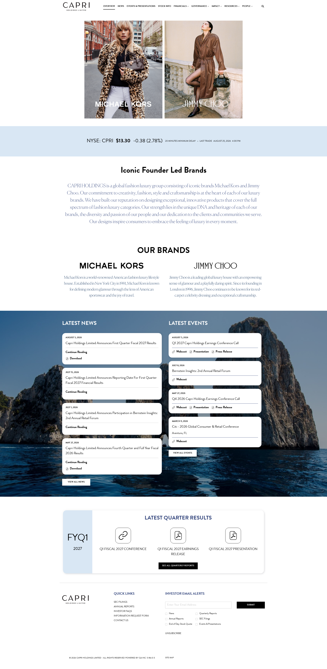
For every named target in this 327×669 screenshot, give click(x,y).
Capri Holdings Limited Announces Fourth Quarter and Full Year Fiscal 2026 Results (112, 451)
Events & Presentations (210, 624)
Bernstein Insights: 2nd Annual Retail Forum (201, 371)
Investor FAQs (128, 611)
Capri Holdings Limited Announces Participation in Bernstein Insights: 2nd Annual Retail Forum (112, 416)
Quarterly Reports (208, 613)
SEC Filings (126, 602)
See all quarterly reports (178, 566)
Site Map (169, 658)
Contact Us (126, 620)
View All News (76, 482)
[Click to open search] (262, 6)
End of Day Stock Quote (180, 624)
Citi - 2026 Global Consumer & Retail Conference (205, 427)
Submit (251, 605)
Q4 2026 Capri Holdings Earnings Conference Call (206, 399)
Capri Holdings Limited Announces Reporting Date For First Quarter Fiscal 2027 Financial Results (111, 380)
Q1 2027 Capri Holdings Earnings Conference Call (205, 343)
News (171, 613)
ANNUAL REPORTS (129, 606)
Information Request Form (136, 616)
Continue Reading (76, 352)
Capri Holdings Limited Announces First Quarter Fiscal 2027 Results (111, 343)
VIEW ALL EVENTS (182, 453)
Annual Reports (176, 619)
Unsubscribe (173, 633)
